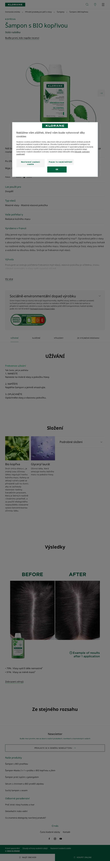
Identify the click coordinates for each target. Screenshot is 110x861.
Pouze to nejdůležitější (60, 162)
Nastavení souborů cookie (30, 163)
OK (57, 169)
